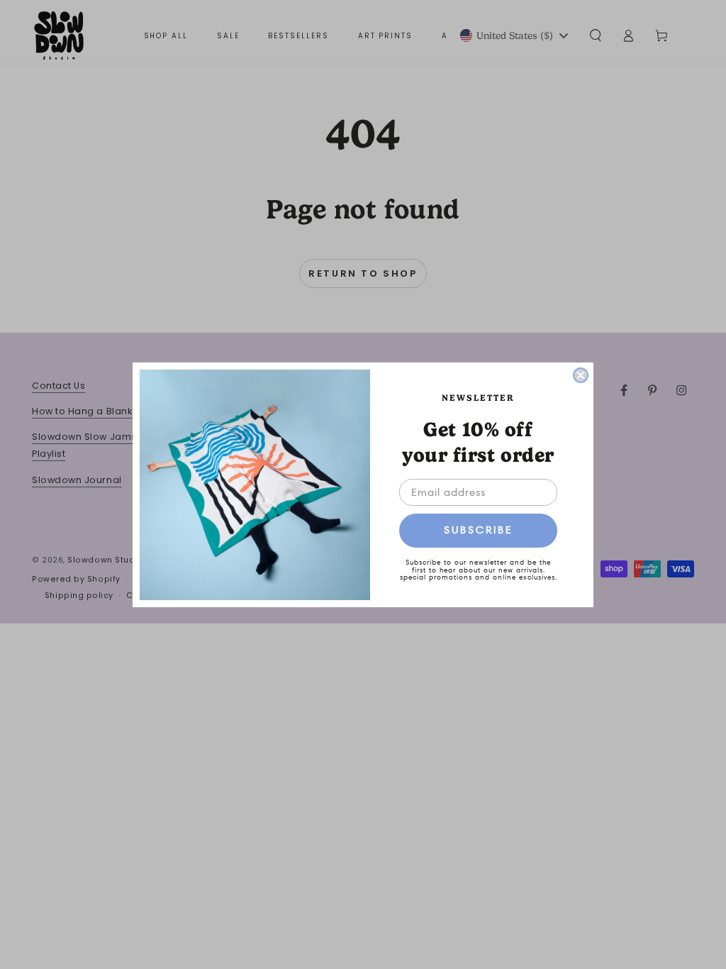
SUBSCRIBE (478, 530)
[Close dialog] (581, 375)
